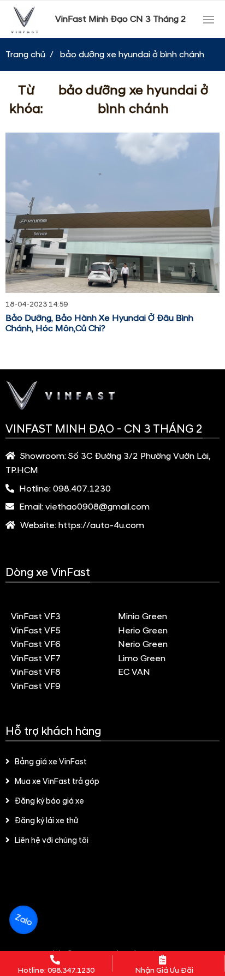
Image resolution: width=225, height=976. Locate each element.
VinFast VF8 (36, 672)
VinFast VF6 (36, 644)
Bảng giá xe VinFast (51, 762)
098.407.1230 (82, 488)
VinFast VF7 (36, 658)
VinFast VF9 (36, 686)
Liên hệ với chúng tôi (51, 841)
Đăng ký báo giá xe (49, 801)
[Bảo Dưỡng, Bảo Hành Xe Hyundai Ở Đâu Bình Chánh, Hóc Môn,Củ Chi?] (112, 213)
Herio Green (143, 630)
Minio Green (142, 616)
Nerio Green (143, 644)
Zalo (23, 919)
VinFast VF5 (36, 630)
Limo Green (141, 658)
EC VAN (134, 672)
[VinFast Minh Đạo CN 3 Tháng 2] (24, 19)
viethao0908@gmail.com (97, 506)
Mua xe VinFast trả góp (57, 782)
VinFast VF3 (36, 616)
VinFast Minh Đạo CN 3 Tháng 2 (120, 19)
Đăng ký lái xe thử (46, 821)
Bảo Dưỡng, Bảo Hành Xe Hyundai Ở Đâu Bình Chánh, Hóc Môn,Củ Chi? (99, 323)
